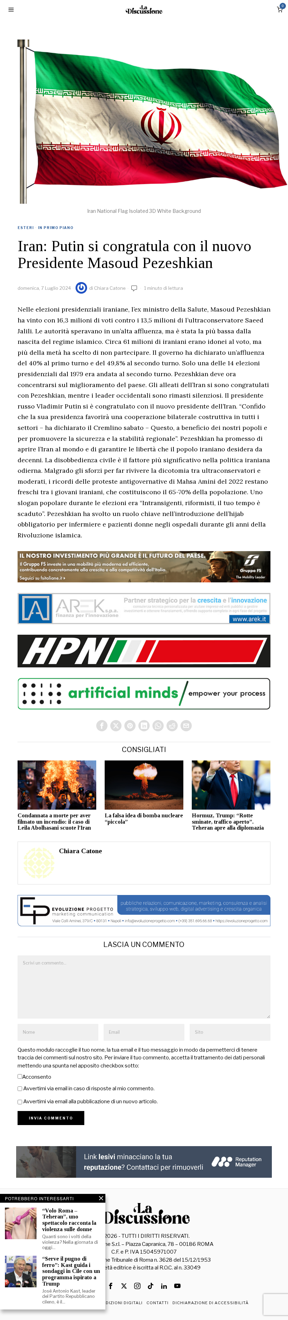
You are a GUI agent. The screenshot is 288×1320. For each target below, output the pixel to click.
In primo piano (55, 228)
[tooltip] (101, 725)
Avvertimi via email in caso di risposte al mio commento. (89, 1088)
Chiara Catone (110, 288)
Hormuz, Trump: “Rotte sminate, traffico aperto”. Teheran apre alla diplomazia (228, 821)
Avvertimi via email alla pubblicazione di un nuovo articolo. (90, 1101)
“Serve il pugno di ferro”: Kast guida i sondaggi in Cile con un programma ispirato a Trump (71, 1271)
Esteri (26, 228)
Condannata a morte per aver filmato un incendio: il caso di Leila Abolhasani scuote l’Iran (54, 821)
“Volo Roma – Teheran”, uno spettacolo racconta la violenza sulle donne (69, 1220)
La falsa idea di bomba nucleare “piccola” (144, 818)
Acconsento (36, 1077)
